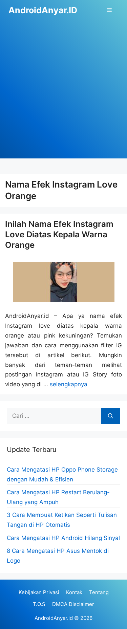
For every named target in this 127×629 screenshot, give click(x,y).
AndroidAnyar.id (54, 618)
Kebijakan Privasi (39, 592)
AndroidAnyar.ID (42, 10)
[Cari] (110, 416)
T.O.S (39, 604)
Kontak (74, 592)
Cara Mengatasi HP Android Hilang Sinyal (63, 538)
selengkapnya (68, 384)
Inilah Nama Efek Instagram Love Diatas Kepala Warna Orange (59, 234)
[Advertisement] (63, 94)
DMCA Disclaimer (73, 604)
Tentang (99, 592)
